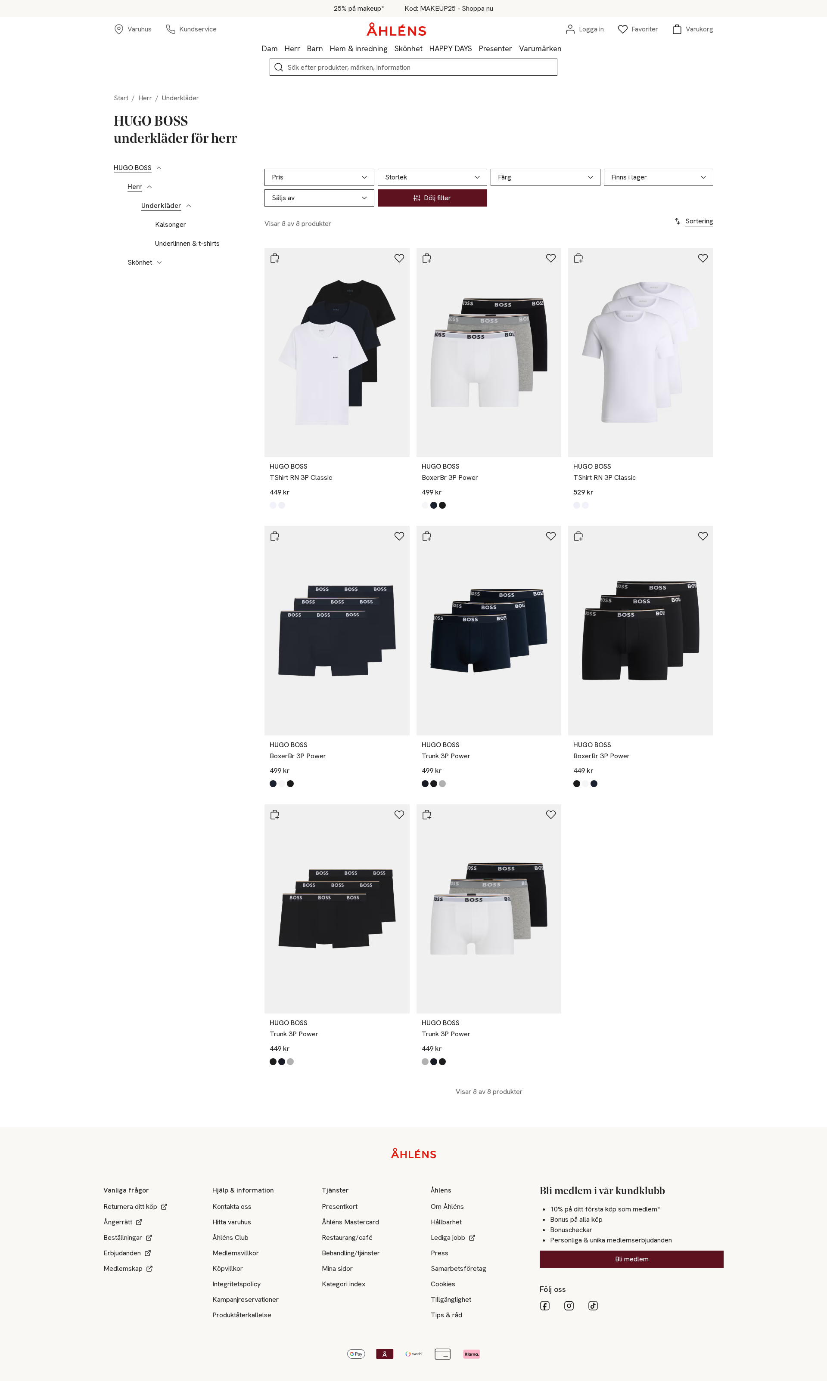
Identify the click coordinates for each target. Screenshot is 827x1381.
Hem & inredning (359, 48)
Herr (292, 48)
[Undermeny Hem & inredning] (391, 48)
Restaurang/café (347, 1237)
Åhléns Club (230, 1237)
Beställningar (122, 1237)
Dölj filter (437, 197)
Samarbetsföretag (458, 1268)
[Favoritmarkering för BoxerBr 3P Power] (551, 258)
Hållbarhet (446, 1222)
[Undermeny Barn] (326, 48)
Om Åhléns (447, 1206)
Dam (270, 48)
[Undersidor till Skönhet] (159, 262)
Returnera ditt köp (130, 1206)
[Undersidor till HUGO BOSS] (159, 168)
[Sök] (279, 67)
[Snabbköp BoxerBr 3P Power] (427, 258)
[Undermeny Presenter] (515, 48)
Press (439, 1252)
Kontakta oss (232, 1206)
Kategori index (343, 1283)
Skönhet (409, 48)
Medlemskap (123, 1268)
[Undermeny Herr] (303, 48)
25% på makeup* (359, 8)
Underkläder (161, 205)
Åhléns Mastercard (350, 1222)
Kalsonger (170, 224)
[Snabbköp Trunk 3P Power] (427, 536)
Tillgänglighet (451, 1299)
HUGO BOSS (133, 168)
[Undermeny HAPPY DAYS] (475, 48)
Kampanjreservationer (245, 1299)
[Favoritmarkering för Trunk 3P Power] (551, 536)
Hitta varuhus (231, 1222)
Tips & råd (446, 1314)
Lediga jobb (448, 1237)
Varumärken (540, 48)
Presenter (495, 48)
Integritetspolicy (236, 1283)
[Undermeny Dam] (281, 48)
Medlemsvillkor (235, 1252)
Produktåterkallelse (241, 1314)
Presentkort (340, 1206)
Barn (315, 48)
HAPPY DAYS (450, 48)
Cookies (443, 1283)
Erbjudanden (122, 1252)
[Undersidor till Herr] (149, 187)
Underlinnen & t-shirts (187, 243)
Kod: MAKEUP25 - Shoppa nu (448, 8)
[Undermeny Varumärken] (565, 48)
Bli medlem (632, 1259)
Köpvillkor (227, 1268)
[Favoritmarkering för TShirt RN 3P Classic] (399, 258)
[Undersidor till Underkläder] (189, 206)
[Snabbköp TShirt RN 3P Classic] (274, 258)
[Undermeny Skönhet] (426, 48)
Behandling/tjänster (351, 1252)
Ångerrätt (117, 1222)
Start (121, 97)
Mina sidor (337, 1268)
